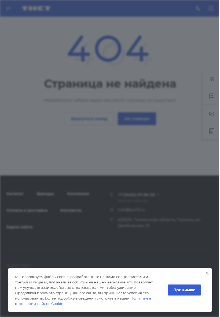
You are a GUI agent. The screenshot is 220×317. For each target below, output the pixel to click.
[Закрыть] (207, 273)
